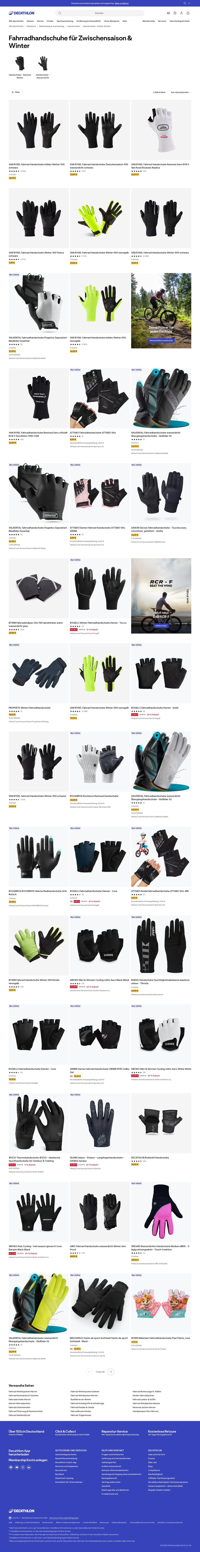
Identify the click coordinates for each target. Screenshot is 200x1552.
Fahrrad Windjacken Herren (84, 1395)
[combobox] (181, 92)
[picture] (39, 130)
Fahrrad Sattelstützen (19, 1415)
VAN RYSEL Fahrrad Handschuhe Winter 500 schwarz (160, 252)
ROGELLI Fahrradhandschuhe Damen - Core (93, 891)
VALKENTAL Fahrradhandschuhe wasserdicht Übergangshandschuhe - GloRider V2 (155, 434)
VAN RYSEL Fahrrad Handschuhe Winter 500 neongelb (99, 707)
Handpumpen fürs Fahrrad (145, 1411)
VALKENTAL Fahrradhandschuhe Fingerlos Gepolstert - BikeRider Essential (38, 339)
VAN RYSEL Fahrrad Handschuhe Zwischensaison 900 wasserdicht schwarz (99, 166)
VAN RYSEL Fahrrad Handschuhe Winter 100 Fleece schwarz (36, 254)
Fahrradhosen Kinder (81, 1411)
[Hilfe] (175, 13)
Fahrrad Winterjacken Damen (85, 1391)
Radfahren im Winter (81, 1399)
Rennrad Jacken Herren (144, 1407)
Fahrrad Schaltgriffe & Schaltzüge (87, 1403)
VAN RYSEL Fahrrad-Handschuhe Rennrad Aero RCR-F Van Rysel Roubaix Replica (160, 166)
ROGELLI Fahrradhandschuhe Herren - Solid (154, 707)
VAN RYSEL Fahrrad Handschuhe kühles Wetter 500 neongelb (98, 339)
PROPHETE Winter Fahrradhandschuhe (29, 707)
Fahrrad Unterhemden (19, 1407)
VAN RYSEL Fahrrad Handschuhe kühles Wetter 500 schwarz (37, 166)
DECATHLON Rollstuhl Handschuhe (150, 1157)
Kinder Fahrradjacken (143, 1395)
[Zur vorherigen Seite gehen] (89, 1372)
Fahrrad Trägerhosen (81, 1415)
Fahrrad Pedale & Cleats (82, 1407)
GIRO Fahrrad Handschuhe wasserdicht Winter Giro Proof (98, 1248)
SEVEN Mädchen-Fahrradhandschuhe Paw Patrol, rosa (160, 1338)
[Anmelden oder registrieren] (181, 13)
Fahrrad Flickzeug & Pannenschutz (26, 1411)
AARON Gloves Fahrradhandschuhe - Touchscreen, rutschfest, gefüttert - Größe (159, 529)
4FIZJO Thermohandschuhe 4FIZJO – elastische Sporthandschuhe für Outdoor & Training (34, 1159)
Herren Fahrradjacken (19, 1403)
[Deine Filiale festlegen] (168, 13)
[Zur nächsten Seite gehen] (111, 1372)
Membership (149, 21)
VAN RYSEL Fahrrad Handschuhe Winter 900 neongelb (99, 252)
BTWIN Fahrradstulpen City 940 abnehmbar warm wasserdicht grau (36, 624)
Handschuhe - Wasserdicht (43, 76)
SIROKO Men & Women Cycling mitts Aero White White (161, 1069)
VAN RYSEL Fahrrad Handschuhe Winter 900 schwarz (37, 796)
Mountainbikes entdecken (161, 341)
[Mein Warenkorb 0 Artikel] (188, 13)
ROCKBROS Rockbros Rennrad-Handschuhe (94, 796)
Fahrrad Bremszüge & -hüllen (147, 1391)
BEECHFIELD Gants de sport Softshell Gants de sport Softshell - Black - (99, 1340)
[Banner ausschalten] (185, 3)
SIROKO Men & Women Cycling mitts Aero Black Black (99, 980)
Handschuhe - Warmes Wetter (20, 76)
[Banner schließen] (189, 3)
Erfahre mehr (161, 626)
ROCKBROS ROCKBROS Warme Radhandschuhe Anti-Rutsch (38, 893)
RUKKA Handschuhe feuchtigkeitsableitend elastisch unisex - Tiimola (160, 982)
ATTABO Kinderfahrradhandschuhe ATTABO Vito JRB (160, 891)
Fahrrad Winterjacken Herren (23, 1391)
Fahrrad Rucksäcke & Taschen (23, 1395)
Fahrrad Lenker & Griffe (144, 1399)
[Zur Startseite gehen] (21, 13)
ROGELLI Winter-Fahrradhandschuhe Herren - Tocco (98, 622)
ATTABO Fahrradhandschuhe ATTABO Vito (93, 432)
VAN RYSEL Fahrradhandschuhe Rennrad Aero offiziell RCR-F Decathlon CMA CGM (38, 434)
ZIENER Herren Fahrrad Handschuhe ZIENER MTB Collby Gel (99, 1071)
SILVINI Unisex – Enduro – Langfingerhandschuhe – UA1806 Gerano (97, 1159)
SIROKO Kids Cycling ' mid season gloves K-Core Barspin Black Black (35, 1248)
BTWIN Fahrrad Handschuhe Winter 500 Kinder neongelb (34, 982)
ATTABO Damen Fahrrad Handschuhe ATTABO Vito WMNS (97, 529)
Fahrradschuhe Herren (20, 1399)
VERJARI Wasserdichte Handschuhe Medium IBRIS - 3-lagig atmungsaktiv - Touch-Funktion (160, 1248)
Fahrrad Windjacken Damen (146, 1403)
